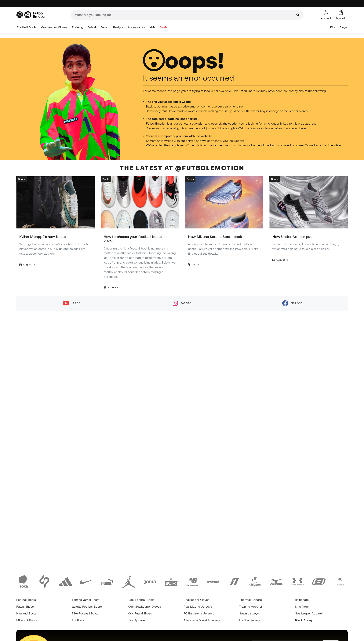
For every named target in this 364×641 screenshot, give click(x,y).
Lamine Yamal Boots (85, 599)
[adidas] (66, 581)
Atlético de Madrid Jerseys (202, 620)
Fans (103, 27)
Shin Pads (302, 606)
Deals (163, 27)
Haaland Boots (26, 613)
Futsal (92, 27)
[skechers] (319, 581)
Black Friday (303, 620)
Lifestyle (117, 27)
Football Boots (27, 27)
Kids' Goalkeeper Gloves (144, 606)
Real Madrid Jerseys (198, 606)
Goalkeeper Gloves (54, 27)
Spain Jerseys (249, 613)
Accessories (136, 27)
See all (340, 584)
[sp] (44, 581)
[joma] (150, 581)
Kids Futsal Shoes (140, 613)
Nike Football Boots (85, 613)
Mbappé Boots (26, 620)
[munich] (171, 581)
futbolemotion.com (194, 106)
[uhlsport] (255, 581)
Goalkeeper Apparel (308, 613)
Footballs (78, 620)
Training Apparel (250, 606)
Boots (21, 179)
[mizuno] (276, 581)
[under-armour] (297, 581)
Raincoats (302, 599)
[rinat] (234, 581)
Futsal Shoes (25, 606)
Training (77, 27)
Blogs (343, 27)
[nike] (87, 581)
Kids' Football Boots (141, 599)
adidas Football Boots (87, 606)
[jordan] (129, 581)
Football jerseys (250, 620)
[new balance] (192, 581)
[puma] (108, 581)
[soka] (23, 581)
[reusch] (213, 581)
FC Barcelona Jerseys (199, 613)
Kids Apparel (136, 620)
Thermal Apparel (250, 599)
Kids (152, 27)
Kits (332, 27)
